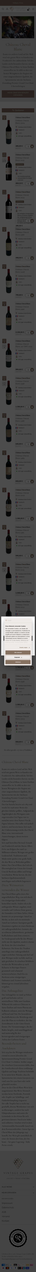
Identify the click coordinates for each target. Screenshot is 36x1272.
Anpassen (17, 657)
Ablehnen (18, 662)
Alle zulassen (18, 652)
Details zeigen (24, 647)
